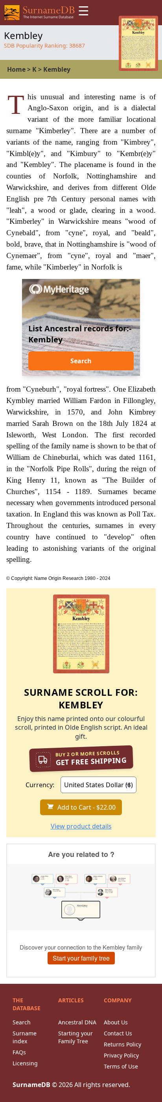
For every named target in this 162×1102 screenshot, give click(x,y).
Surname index (25, 1037)
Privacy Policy (121, 1055)
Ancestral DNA (77, 1022)
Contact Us (118, 1033)
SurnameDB (31, 1084)
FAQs (19, 1052)
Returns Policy (122, 1044)
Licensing (25, 1063)
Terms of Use (121, 1066)
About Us (116, 1022)
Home (16, 69)
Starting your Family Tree (75, 1037)
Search (81, 361)
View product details (81, 826)
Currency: (40, 785)
